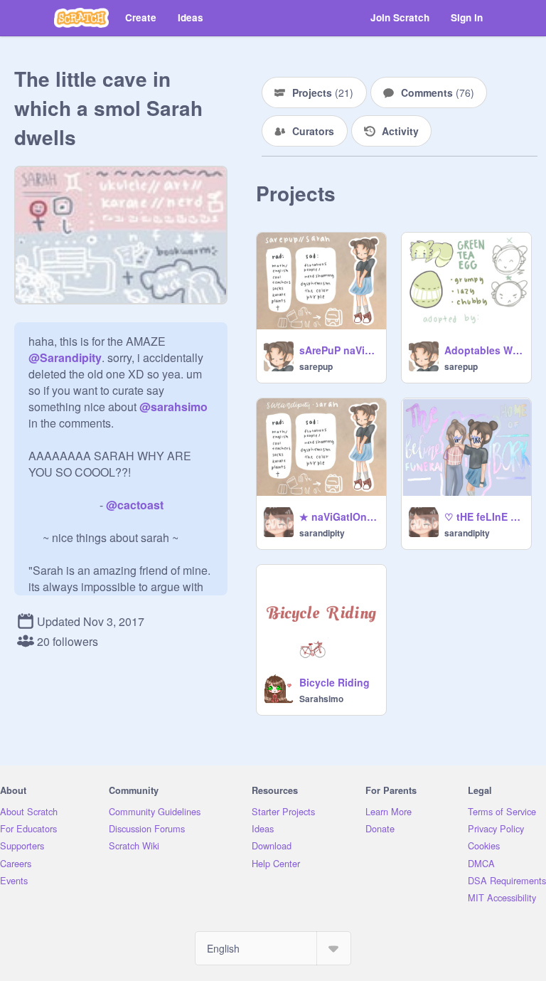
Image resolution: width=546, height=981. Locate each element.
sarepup (316, 366)
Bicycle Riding (334, 682)
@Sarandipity (65, 357)
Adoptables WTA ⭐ (483, 350)
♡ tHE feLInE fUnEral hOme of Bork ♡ (483, 516)
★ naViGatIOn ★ (338, 516)
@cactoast (135, 505)
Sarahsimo (321, 698)
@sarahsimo (173, 406)
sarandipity (322, 532)
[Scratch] (81, 18)
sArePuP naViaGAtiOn (338, 350)
